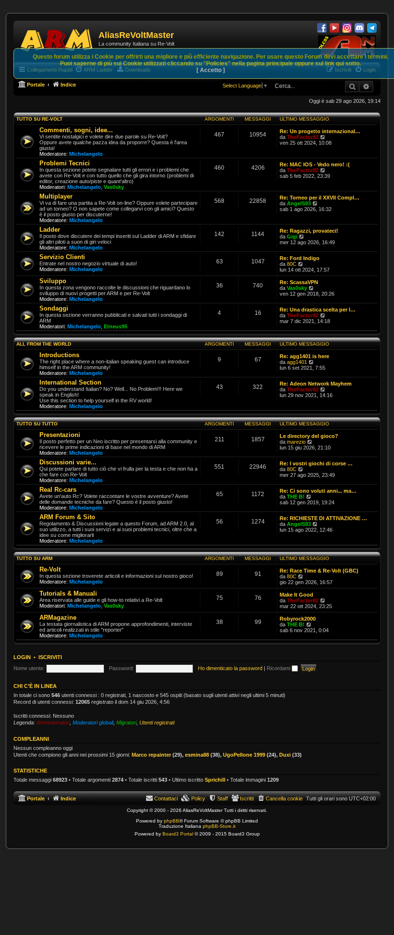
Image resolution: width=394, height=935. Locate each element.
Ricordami (279, 668)
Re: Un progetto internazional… (320, 131)
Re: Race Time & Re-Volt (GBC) (319, 570)
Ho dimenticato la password (230, 668)
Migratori (126, 722)
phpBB (171, 820)
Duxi (285, 755)
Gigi (292, 236)
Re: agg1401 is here (304, 356)
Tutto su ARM (34, 558)
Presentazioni (59, 434)
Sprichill (215, 780)
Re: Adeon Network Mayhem (316, 383)
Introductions (59, 355)
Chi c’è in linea (35, 686)
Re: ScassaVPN (299, 282)
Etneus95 (115, 326)
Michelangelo (86, 154)
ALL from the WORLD (43, 344)
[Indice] (57, 38)
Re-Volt (50, 569)
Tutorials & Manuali (68, 593)
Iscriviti (50, 657)
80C (291, 264)
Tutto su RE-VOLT (39, 119)
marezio (296, 442)
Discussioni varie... (68, 462)
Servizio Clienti (62, 257)
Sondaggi (53, 308)
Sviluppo (52, 281)
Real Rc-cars (57, 489)
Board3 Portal (177, 833)
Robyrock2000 (298, 619)
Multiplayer (56, 196)
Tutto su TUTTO (37, 423)
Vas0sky (114, 187)
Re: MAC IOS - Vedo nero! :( (315, 164)
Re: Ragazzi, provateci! (309, 231)
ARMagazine (57, 617)
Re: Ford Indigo (300, 258)
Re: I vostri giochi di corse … (316, 463)
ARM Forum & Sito (67, 517)
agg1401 (297, 362)
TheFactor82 (303, 137)
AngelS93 (299, 203)
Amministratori (53, 722)
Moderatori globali (93, 722)
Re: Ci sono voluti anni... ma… (318, 491)
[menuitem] (280, 798)
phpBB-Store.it (219, 826)
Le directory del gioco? (309, 436)
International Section (70, 382)
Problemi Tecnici (64, 163)
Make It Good (296, 595)
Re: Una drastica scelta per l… (318, 309)
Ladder (49, 229)
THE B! (296, 496)
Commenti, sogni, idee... (76, 130)
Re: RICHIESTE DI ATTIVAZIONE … (323, 518)
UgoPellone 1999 (244, 755)
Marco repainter (151, 755)
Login (22, 657)
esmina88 (197, 755)
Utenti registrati (156, 722)
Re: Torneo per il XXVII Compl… (319, 197)
